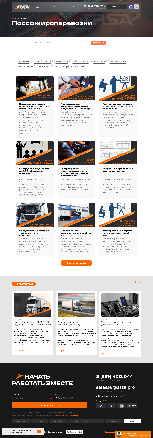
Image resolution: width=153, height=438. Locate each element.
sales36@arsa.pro (39, 8)
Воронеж (37, 6)
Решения (57, 7)
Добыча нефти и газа (80, 61)
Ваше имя (15, 394)
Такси (55, 67)
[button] (117, 6)
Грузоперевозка (62, 61)
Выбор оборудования (42, 61)
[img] (132, 405)
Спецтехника (43, 67)
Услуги (49, 7)
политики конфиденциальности (66, 414)
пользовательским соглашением (65, 416)
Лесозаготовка (99, 61)
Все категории (23, 61)
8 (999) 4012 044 (94, 5)
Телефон (53, 394)
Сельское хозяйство (25, 67)
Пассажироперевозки (118, 61)
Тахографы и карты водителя (73, 67)
